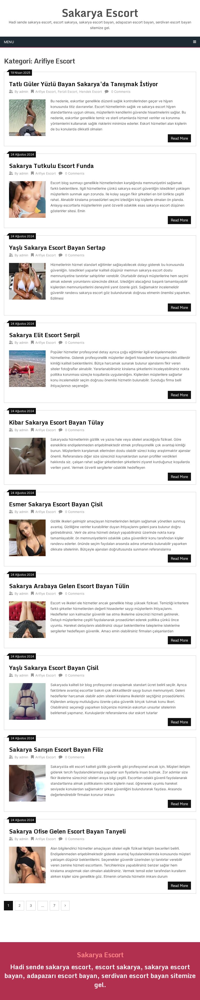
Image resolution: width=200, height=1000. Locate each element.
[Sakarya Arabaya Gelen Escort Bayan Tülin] (27, 619)
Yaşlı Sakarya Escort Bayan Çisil (54, 667)
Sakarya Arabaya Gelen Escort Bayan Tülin (69, 586)
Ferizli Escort (67, 92)
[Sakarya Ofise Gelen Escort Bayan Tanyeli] (27, 864)
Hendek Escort (90, 92)
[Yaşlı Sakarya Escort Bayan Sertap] (27, 281)
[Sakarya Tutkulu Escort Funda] (27, 199)
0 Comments (120, 92)
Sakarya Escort (100, 12)
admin (23, 92)
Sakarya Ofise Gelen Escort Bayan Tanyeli (67, 831)
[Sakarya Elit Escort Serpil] (27, 368)
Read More (179, 138)
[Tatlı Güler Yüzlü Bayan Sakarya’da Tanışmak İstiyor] (27, 117)
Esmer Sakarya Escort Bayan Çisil (56, 504)
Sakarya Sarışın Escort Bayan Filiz (56, 749)
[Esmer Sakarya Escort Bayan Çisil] (27, 537)
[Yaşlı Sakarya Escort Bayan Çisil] (27, 701)
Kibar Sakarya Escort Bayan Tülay (56, 422)
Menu (9, 42)
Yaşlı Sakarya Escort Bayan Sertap (57, 247)
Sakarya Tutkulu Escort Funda (51, 165)
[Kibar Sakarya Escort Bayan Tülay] (27, 455)
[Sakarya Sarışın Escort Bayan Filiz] (27, 783)
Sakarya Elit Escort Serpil (44, 335)
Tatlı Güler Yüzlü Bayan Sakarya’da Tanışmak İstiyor (83, 84)
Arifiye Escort (45, 92)
